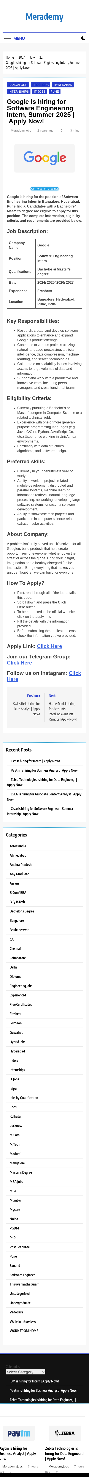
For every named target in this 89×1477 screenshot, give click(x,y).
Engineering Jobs (21, 985)
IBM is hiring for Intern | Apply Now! (35, 761)
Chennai (15, 948)
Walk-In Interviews (23, 1321)
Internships (19, 91)
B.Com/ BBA (18, 892)
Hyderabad (63, 85)
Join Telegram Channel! (44, 188)
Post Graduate (20, 1247)
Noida (14, 1218)
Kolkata (15, 1116)
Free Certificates (21, 1004)
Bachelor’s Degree (22, 911)
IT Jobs (39, 91)
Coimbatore (18, 958)
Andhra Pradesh (21, 864)
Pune (55, 91)
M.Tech (14, 1144)
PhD (13, 1237)
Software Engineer (22, 1275)
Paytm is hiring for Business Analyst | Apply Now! (44, 770)
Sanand (15, 1265)
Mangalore (17, 1163)
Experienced (18, 995)
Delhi (13, 967)
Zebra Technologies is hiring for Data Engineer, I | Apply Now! (64, 1453)
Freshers (40, 85)
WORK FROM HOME (24, 1330)
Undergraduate (20, 1302)
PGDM (14, 1228)
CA (12, 939)
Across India (18, 846)
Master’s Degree (21, 1172)
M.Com (14, 1135)
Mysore (15, 1209)
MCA (13, 1191)
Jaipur (14, 1088)
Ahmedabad (18, 855)
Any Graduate (19, 874)
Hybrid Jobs (17, 1041)
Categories (13, 1366)
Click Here (49, 646)
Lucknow (16, 1125)
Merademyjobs (21, 130)
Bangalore (18, 85)
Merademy (44, 16)
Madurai (15, 1153)
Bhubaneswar (19, 929)
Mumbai (15, 1200)
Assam (14, 883)
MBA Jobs (16, 1181)
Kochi (13, 1107)
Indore (14, 1060)
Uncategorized (20, 1293)
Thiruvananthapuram (24, 1284)
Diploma (15, 976)
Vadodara (16, 1312)
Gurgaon (16, 1023)
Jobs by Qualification (24, 1097)
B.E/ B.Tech (17, 901)
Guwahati (17, 1032)
